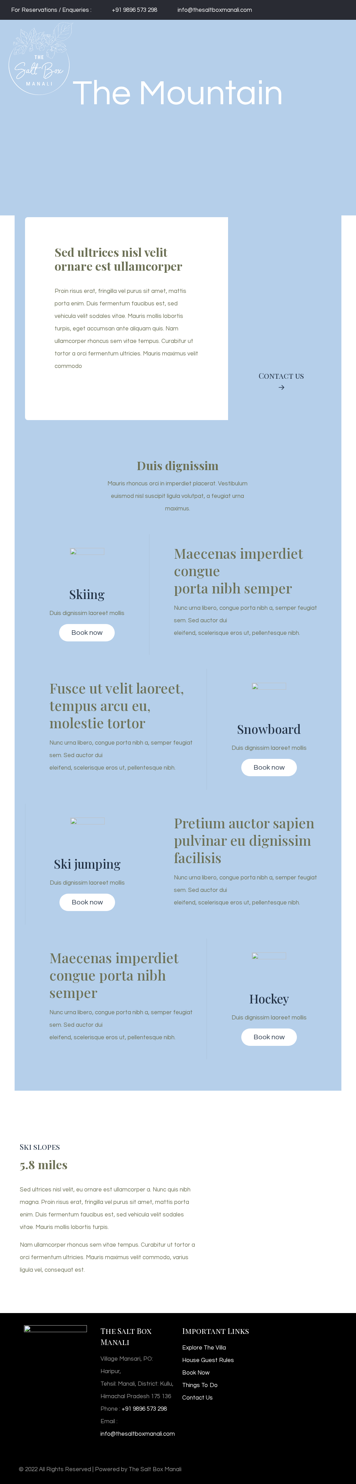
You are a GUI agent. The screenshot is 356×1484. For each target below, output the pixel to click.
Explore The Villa (204, 1348)
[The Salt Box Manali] (40, 32)
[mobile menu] (345, 33)
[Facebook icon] (335, 10)
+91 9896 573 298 (134, 10)
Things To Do (200, 1385)
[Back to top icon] (330, 1467)
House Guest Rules (208, 1360)
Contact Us (197, 1398)
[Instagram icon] (342, 10)
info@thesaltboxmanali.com (215, 10)
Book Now (196, 1373)
